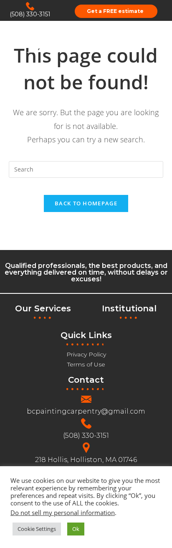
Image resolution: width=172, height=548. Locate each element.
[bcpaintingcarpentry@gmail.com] (86, 399)
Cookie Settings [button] (37, 529)
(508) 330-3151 (30, 14)
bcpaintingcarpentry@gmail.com (86, 411)
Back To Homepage (86, 203)
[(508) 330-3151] (30, 6)
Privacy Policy (86, 354)
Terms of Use (86, 364)
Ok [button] (75, 529)
